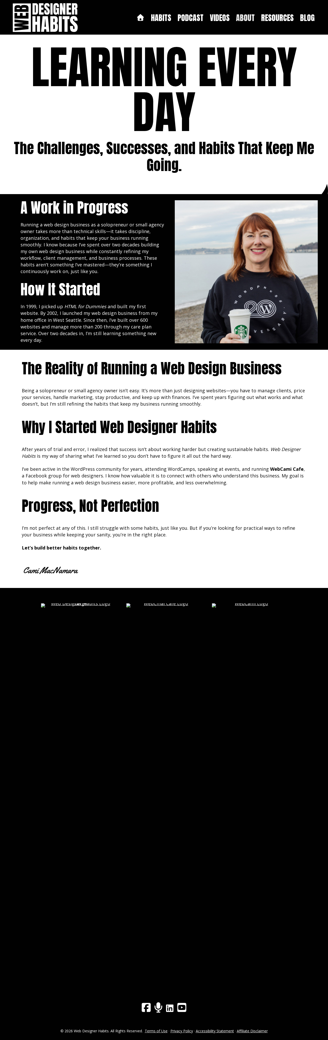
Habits (161, 18)
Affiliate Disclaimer (252, 1030)
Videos (220, 18)
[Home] (140, 17)
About (245, 18)
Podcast (190, 18)
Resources (277, 18)
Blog (307, 18)
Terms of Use (156, 1030)
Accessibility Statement (215, 1030)
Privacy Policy (181, 1030)
